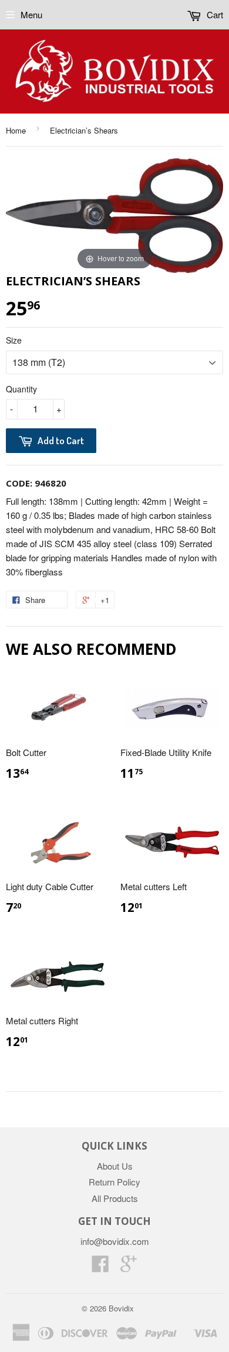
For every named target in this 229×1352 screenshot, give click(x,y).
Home (16, 130)
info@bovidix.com (114, 1241)
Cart (213, 14)
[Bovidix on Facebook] (100, 1267)
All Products (115, 1198)
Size (14, 340)
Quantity (21, 389)
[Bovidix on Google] (128, 1267)
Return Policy (114, 1181)
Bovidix (121, 1308)
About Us (115, 1166)
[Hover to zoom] (114, 214)
